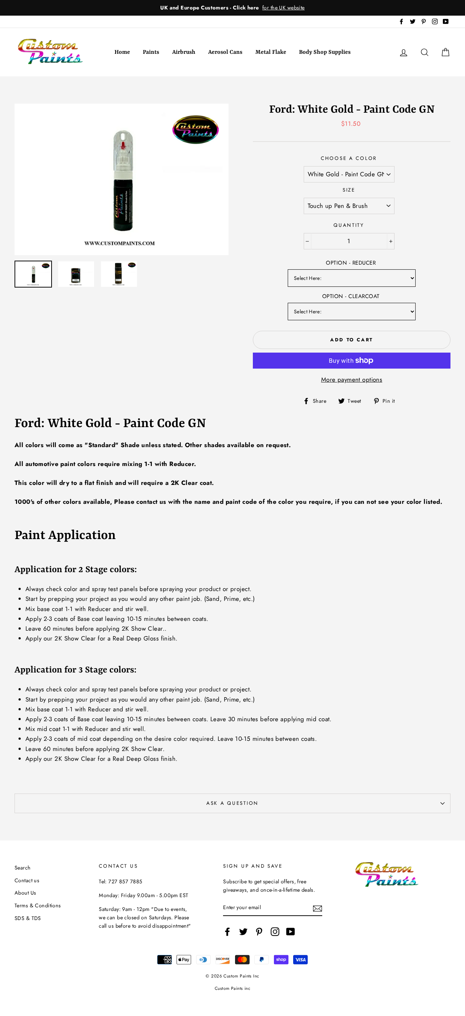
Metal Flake (270, 52)
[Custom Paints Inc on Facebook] (227, 931)
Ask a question (232, 803)
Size (349, 189)
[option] (232, 8)
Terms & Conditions (38, 905)
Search (23, 867)
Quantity (348, 225)
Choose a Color (349, 158)
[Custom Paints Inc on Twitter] (243, 931)
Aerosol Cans (225, 52)
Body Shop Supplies (325, 52)
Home (122, 52)
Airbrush (183, 52)
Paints (151, 52)
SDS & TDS (28, 918)
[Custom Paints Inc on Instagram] (275, 931)
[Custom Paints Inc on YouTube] (290, 931)
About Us (25, 892)
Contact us (27, 880)
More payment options (352, 379)
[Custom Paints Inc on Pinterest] (259, 931)
